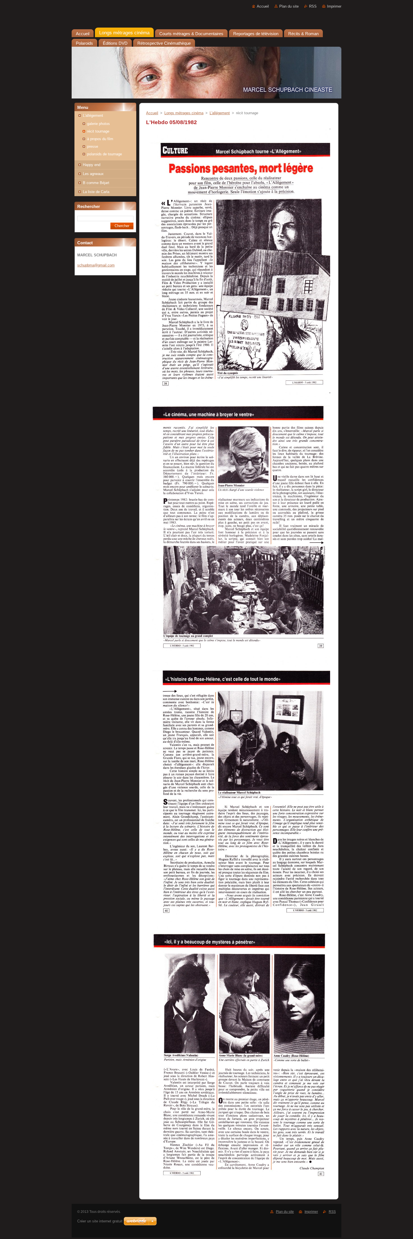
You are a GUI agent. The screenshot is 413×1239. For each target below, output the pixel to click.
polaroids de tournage (104, 154)
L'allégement (93, 115)
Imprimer (334, 6)
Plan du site (289, 6)
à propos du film (100, 139)
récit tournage (98, 131)
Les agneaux (93, 174)
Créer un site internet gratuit (99, 1221)
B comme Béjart (96, 183)
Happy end (91, 165)
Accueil (263, 6)
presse (92, 146)
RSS (313, 6)
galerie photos (98, 124)
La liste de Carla (96, 192)
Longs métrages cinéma (183, 113)
